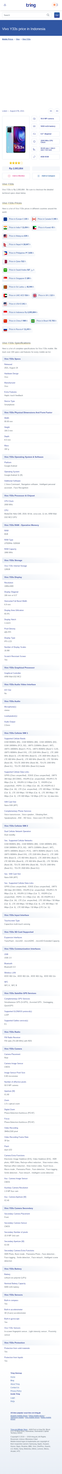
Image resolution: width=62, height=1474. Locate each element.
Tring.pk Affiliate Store (19, 1430)
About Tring (15, 1384)
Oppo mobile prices (36, 1416)
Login (13, 1398)
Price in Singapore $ (20, 278)
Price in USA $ (18, 304)
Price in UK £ (46, 295)
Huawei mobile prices (19, 1416)
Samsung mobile (17, 1417)
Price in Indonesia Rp (23, 312)
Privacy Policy (16, 1391)
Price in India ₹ (19, 227)
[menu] (57, 5)
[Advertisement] (31, 75)
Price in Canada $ (47, 219)
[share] (5, 5)
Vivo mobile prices (32, 1417)
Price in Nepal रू (20, 244)
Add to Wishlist (18, 176)
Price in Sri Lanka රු (21, 287)
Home (13, 1377)
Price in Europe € (19, 219)
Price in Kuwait (46, 227)
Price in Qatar (17, 261)
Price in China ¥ (18, 321)
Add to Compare (48, 176)
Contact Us (15, 1388)
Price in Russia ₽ (20, 329)
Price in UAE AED (19, 295)
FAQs (13, 1401)
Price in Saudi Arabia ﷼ (21, 270)
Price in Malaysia (19, 236)
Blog (12, 1381)
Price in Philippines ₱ (21, 253)
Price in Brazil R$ (46, 321)
